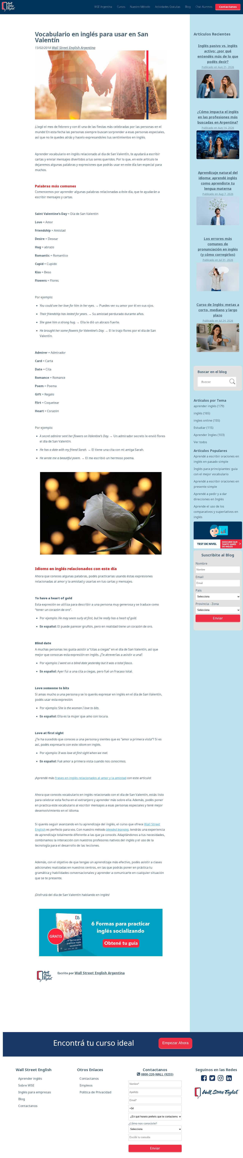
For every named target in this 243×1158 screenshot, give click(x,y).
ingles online (207, 420)
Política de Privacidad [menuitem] (95, 1092)
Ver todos (200, 442)
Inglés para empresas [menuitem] (34, 1092)
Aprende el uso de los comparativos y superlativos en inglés (216, 511)
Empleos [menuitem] (86, 1085)
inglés (202, 413)
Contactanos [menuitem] (27, 1106)
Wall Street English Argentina (73, 47)
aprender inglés (209, 406)
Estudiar (203, 428)
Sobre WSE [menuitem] (26, 1085)
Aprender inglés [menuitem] (30, 1078)
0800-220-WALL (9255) (157, 1074)
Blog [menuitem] (21, 1099)
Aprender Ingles (209, 435)
